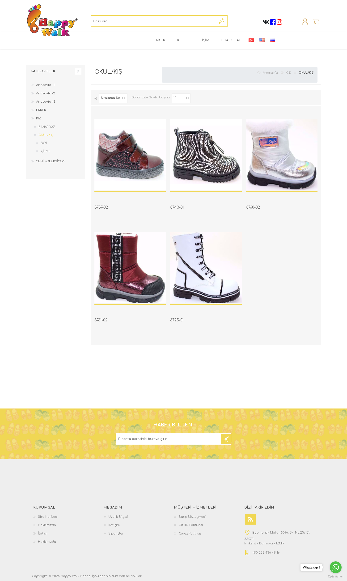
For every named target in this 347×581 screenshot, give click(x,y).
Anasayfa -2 (45, 93)
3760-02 (253, 207)
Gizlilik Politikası (191, 525)
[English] (262, 40)
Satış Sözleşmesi (192, 516)
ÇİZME (45, 151)
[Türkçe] (251, 40)
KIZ (180, 40)
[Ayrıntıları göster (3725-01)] (205, 267)
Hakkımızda (47, 525)
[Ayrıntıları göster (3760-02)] (281, 154)
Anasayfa (270, 72)
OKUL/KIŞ (45, 135)
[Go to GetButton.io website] (335, 576)
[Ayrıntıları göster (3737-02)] (130, 154)
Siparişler (116, 533)
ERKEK (159, 40)
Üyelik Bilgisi (118, 516)
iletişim (202, 40)
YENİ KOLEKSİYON (50, 161)
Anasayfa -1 (45, 85)
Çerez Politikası (190, 533)
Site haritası (48, 516)
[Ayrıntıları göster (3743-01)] (205, 154)
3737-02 (101, 207)
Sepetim (315, 22)
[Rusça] (272, 40)
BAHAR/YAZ (46, 127)
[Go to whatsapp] (336, 567)
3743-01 (177, 207)
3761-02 (100, 320)
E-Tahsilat (231, 40)
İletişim (43, 533)
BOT (44, 143)
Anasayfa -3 (45, 101)
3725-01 (177, 320)
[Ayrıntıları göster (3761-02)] (130, 267)
